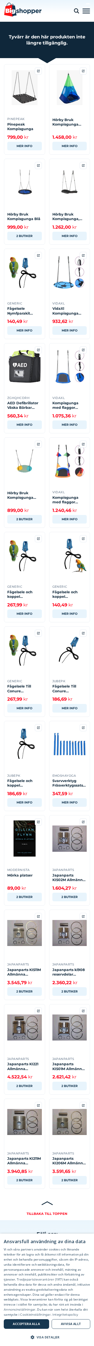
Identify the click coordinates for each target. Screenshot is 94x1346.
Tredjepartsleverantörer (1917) (40, 1279)
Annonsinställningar (20, 1309)
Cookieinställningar (35, 1314)
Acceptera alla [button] (26, 1324)
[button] (47, 1337)
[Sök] (76, 11)
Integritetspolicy (65, 1314)
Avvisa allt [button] (71, 1324)
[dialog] (47, 1290)
